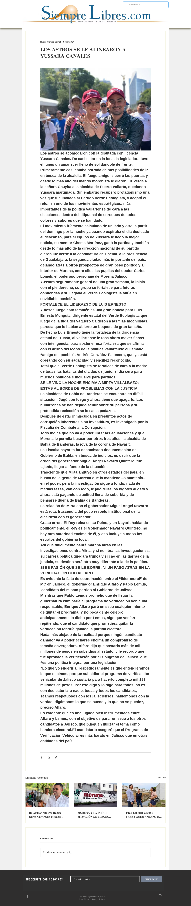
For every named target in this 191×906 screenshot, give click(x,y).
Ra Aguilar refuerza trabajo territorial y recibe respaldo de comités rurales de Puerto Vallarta (46, 815)
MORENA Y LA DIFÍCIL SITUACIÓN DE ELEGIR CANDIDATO (93, 815)
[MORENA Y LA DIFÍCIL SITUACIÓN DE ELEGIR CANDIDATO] (95, 795)
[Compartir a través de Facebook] (41, 757)
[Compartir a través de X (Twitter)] (49, 757)
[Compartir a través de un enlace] (56, 757)
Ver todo (162, 777)
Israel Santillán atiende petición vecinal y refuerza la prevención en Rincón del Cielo (144, 815)
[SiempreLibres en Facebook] (27, 896)
